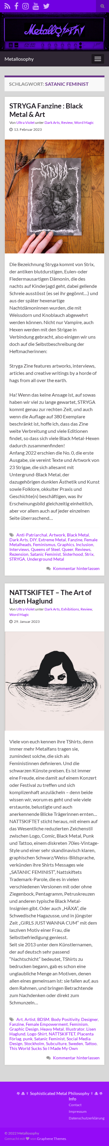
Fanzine (75, 539)
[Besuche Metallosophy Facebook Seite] (16, 5)
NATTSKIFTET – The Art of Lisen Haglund (50, 596)
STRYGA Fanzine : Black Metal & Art (46, 109)
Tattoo (91, 1043)
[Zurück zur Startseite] (54, 31)
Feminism (79, 1024)
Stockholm (34, 1043)
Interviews (19, 549)
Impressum (78, 1111)
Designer (89, 1019)
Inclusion (84, 544)
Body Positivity (65, 1019)
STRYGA (17, 559)
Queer (67, 549)
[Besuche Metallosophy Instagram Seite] (25, 5)
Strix (89, 554)
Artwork (57, 534)
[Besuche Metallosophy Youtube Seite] (36, 5)
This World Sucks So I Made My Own (43, 1048)
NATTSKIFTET (62, 1033)
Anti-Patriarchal (31, 534)
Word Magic (84, 122)
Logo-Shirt (37, 1033)
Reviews (83, 549)
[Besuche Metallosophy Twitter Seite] (46, 5)
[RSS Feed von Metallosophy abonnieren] (7, 5)
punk (27, 1038)
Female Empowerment (47, 1024)
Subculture (56, 1043)
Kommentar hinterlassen (76, 568)
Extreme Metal (52, 539)
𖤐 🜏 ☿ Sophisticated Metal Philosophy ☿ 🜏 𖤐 (59, 1093)
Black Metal (78, 534)
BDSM (43, 1019)
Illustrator (75, 1029)
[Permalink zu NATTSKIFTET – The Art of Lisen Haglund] (54, 680)
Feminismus (44, 544)
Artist (30, 1019)
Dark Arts (52, 122)
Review (67, 122)
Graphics (65, 544)
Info (72, 1098)
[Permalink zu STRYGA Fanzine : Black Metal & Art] (54, 195)
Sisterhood (73, 554)
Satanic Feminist (45, 554)
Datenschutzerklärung (86, 1118)
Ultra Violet (25, 122)
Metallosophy (19, 59)
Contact (75, 1105)
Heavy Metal (52, 1029)
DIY (33, 539)
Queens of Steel (45, 549)
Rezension (18, 554)
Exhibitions (70, 609)
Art (19, 1019)
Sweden (75, 1043)
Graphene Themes (51, 1138)
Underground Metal (45, 559)
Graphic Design (23, 1029)
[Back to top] (95, 1132)
